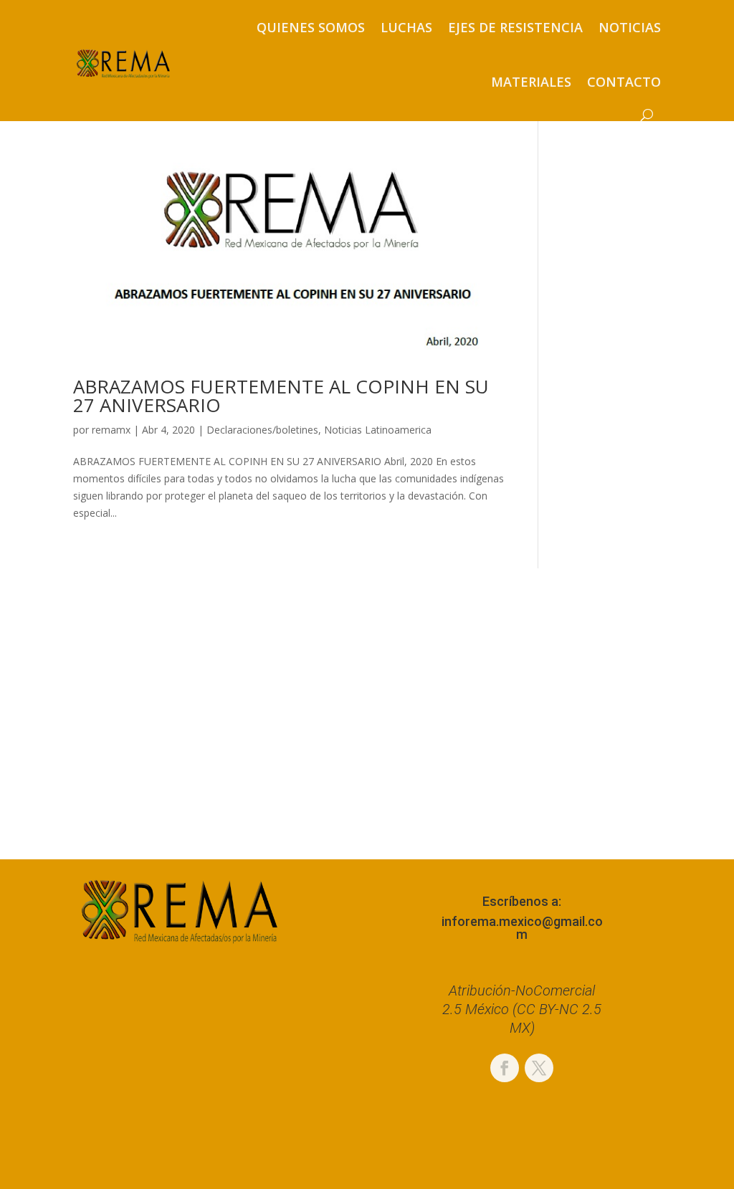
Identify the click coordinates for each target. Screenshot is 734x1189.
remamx (111, 429)
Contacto (624, 81)
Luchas (406, 27)
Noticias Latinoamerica (378, 429)
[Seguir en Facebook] (504, 1068)
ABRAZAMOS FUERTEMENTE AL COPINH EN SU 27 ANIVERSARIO (281, 395)
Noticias (630, 27)
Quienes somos (311, 27)
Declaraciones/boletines (262, 429)
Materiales (531, 81)
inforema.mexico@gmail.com (522, 928)
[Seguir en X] (539, 1068)
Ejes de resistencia (515, 27)
